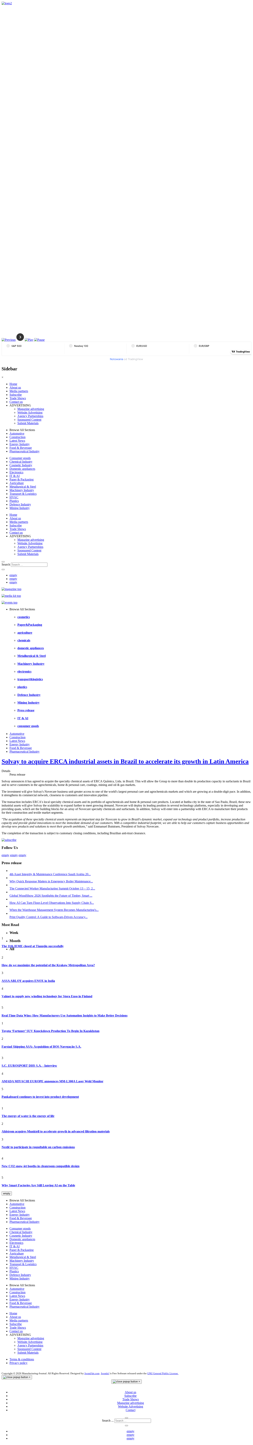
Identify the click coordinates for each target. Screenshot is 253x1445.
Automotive (16, 433)
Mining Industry (19, 508)
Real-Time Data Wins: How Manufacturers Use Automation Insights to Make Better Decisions (64, 1015)
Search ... (108, 1420)
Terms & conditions (21, 1359)
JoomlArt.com (91, 1373)
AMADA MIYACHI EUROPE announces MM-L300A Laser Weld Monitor (52, 1081)
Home (13, 384)
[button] (9, 339)
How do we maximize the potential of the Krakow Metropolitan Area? (48, 965)
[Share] (3, 569)
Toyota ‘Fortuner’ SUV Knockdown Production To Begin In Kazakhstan (50, 1031)
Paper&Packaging (29, 624)
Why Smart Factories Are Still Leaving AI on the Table (38, 1185)
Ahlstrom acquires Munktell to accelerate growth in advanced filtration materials (56, 1131)
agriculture (24, 632)
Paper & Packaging (21, 479)
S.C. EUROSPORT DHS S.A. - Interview (29, 1065)
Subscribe (15, 394)
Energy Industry (19, 444)
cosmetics (23, 617)
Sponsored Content (29, 419)
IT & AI (14, 476)
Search (6, 564)
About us (15, 387)
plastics (22, 687)
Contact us (16, 401)
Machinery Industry (21, 490)
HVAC (13, 497)
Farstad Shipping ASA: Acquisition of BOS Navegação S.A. (41, 1046)
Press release (25, 710)
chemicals (23, 640)
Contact (130, 1410)
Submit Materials (28, 423)
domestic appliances (30, 648)
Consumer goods (20, 458)
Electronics (16, 472)
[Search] (3, 561)
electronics (24, 671)
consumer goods (28, 726)
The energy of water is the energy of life (28, 1116)
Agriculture (16, 483)
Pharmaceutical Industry (24, 451)
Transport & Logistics (23, 493)
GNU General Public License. (162, 1373)
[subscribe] (9, 840)
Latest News (17, 440)
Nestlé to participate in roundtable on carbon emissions (38, 1147)
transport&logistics (30, 679)
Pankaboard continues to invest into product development (40, 1096)
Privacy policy (18, 1363)
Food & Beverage (20, 447)
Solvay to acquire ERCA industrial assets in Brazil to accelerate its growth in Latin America (125, 761)
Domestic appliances (22, 468)
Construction (17, 437)
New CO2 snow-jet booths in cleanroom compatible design (40, 1166)
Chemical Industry (20, 461)
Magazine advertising (30, 409)
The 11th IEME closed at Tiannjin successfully (33, 946)
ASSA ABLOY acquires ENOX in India (28, 980)
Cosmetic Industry (20, 465)
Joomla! (105, 1373)
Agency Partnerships (30, 416)
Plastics (14, 501)
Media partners (18, 391)
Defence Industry (20, 504)
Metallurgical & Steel (22, 486)
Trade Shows (17, 398)
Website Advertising (29, 412)
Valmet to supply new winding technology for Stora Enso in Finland (47, 996)
